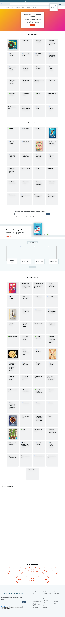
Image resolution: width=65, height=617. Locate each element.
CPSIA (55, 603)
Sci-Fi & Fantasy (28, 579)
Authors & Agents (46, 589)
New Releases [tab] (32, 35)
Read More (32, 25)
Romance (19, 579)
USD (53, 7)
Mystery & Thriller (46, 571)
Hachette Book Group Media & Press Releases (36, 604)
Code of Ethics (56, 595)
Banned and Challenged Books (36, 597)
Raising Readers (46, 605)
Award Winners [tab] (32, 278)
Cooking (19, 570)
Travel (45, 579)
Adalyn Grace (53, 261)
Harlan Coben (26, 261)
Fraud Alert (56, 601)
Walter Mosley (39, 261)
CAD (54, 8)
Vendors (44, 603)
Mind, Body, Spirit (37, 571)
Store (23, 7)
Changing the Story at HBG (37, 599)
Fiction (28, 570)
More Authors (32, 266)
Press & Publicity (35, 607)
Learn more (7, 236)
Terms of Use (56, 589)
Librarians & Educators (47, 593)
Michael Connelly (12, 261)
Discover (18, 7)
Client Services (45, 591)
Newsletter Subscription (36, 595)
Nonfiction (54, 570)
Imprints (28, 7)
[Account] (60, 4)
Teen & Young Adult (37, 579)
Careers (44, 598)
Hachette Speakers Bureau (47, 596)
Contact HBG (45, 600)
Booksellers (45, 607)
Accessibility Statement (36, 601)
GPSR (55, 605)
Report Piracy (56, 599)
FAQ (44, 602)
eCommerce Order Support (47, 595)
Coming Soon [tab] (32, 123)
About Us (34, 7)
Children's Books (11, 571)
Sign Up (48, 213)
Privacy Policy (56, 591)
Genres (7, 7)
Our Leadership (35, 591)
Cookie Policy (56, 593)
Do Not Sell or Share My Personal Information (58, 597)
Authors (12, 7)
